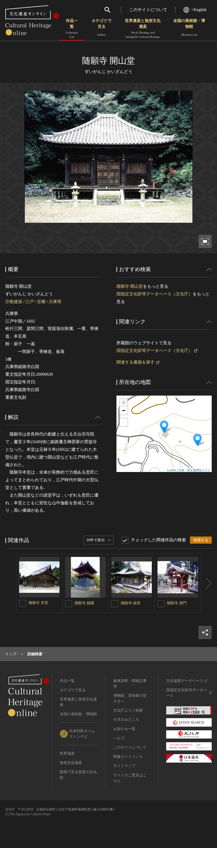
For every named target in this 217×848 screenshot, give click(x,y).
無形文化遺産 (71, 763)
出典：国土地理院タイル (194, 470)
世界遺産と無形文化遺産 (143, 28)
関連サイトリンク (128, 757)
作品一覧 (72, 28)
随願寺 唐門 (177, 603)
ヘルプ (118, 738)
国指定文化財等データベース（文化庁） (154, 294)
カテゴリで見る (101, 27)
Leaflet (171, 470)
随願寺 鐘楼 (84, 603)
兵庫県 (55, 301)
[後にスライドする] (206, 583)
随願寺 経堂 (131, 603)
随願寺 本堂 (38, 603)
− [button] (123, 410)
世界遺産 (67, 753)
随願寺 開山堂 (129, 286)
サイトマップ (124, 766)
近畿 (41, 301)
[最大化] (124, 422)
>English (198, 9)
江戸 (29, 301)
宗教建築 (13, 301)
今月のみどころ (126, 720)
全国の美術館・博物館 (189, 27)
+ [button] (123, 402)
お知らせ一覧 (124, 729)
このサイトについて (148, 9)
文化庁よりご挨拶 (128, 710)
